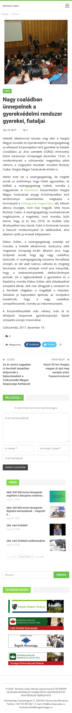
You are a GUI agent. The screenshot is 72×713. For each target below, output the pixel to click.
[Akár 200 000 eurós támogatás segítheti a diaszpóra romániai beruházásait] (58, 496)
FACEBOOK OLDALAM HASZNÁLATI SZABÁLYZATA (36, 690)
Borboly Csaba (11, 5)
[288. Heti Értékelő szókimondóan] (58, 545)
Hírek (7, 91)
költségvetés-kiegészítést (37, 203)
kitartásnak (31, 190)
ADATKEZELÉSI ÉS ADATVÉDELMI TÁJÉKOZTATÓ (43, 694)
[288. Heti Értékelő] (58, 529)
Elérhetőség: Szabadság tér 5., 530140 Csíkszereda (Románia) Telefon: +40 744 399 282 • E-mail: (36, 702)
